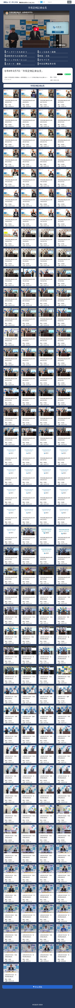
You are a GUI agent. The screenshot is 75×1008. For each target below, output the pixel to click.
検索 (69, 2)
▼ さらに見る (37, 987)
